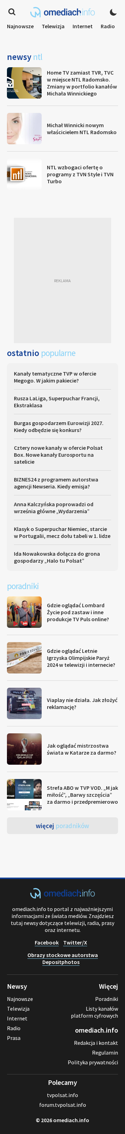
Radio (108, 26)
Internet (83, 26)
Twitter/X (75, 942)
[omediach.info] (62, 896)
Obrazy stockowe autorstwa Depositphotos (62, 958)
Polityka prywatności (93, 1062)
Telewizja (53, 26)
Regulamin (105, 1052)
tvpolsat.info (62, 1094)
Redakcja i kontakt (96, 1042)
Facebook (47, 942)
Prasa (13, 1037)
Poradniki (106, 998)
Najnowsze (20, 26)
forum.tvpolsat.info (62, 1104)
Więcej (62, 825)
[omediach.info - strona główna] (62, 12)
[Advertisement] (62, 280)
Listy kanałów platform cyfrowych (94, 1012)
